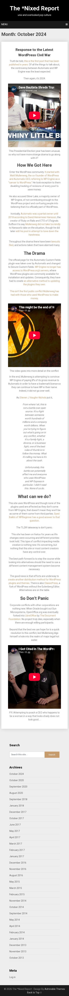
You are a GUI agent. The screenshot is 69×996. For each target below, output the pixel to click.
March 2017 (15, 843)
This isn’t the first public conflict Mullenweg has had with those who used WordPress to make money (34, 295)
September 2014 (18, 913)
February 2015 (17, 894)
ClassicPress (51, 583)
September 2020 (18, 786)
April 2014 (14, 926)
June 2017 (15, 824)
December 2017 (17, 812)
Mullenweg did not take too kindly (42, 224)
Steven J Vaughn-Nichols (33, 397)
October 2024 (16, 774)
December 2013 (17, 945)
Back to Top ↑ (34, 992)
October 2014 (16, 907)
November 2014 (17, 900)
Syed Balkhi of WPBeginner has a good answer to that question (34, 517)
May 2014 (14, 919)
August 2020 (16, 793)
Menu (4, 24)
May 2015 (14, 881)
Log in (12, 977)
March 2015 (15, 888)
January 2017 (16, 856)
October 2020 (16, 780)
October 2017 (16, 818)
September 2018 (18, 799)
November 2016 (17, 869)
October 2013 (16, 957)
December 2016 (17, 862)
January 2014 (16, 938)
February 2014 (17, 932)
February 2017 (17, 850)
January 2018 (16, 805)
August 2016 (16, 875)
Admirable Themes (55, 989)
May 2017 (14, 831)
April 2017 (14, 837)
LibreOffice (31, 615)
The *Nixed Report (34, 8)
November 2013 (17, 951)
